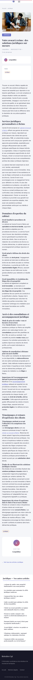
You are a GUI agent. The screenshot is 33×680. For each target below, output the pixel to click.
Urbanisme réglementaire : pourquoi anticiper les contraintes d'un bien (15, 634)
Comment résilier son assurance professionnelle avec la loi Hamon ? (15, 640)
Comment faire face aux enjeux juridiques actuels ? (13, 597)
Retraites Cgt (7, 656)
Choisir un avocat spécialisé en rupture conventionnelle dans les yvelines (16, 609)
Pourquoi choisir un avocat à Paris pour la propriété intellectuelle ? (16, 622)
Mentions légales (13, 670)
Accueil (4, 8)
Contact (22, 670)
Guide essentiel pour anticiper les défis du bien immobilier (16, 603)
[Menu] (19, 1)
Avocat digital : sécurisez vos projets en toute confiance (16, 628)
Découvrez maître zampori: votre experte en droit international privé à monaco (15, 615)
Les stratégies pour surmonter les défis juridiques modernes (16, 591)
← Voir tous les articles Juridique (12, 562)
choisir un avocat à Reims (10, 433)
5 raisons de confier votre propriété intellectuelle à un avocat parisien (15, 585)
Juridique (10, 8)
